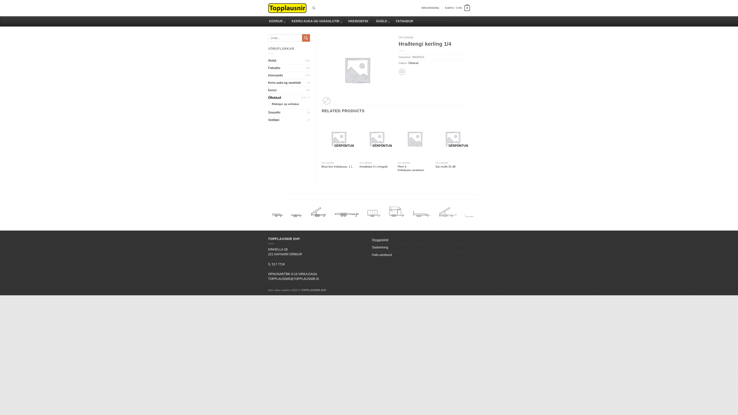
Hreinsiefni (275, 75)
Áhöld (272, 60)
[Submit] (306, 38)
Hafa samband (382, 254)
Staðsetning (380, 247)
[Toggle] (308, 97)
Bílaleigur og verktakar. (286, 103)
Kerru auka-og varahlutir (284, 82)
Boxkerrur (374, 213)
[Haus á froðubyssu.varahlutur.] (415, 139)
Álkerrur (277, 213)
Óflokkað (274, 97)
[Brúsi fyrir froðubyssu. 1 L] (339, 139)
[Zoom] (326, 101)
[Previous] (322, 149)
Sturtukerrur (318, 213)
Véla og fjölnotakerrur (422, 216)
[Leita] (313, 8)
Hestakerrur (397, 213)
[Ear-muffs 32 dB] (453, 139)
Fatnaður (274, 68)
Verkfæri (273, 120)
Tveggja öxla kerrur (296, 218)
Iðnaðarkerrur (448, 213)
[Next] (470, 149)
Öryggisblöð (380, 240)
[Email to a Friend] (402, 72)
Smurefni (274, 112)
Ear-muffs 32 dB (445, 166)
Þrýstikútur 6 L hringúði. (374, 166)
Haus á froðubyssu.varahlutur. (411, 168)
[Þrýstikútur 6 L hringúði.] (377, 139)
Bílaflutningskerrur (346, 213)
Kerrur (272, 90)
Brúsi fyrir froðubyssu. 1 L (337, 166)
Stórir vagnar (470, 216)
